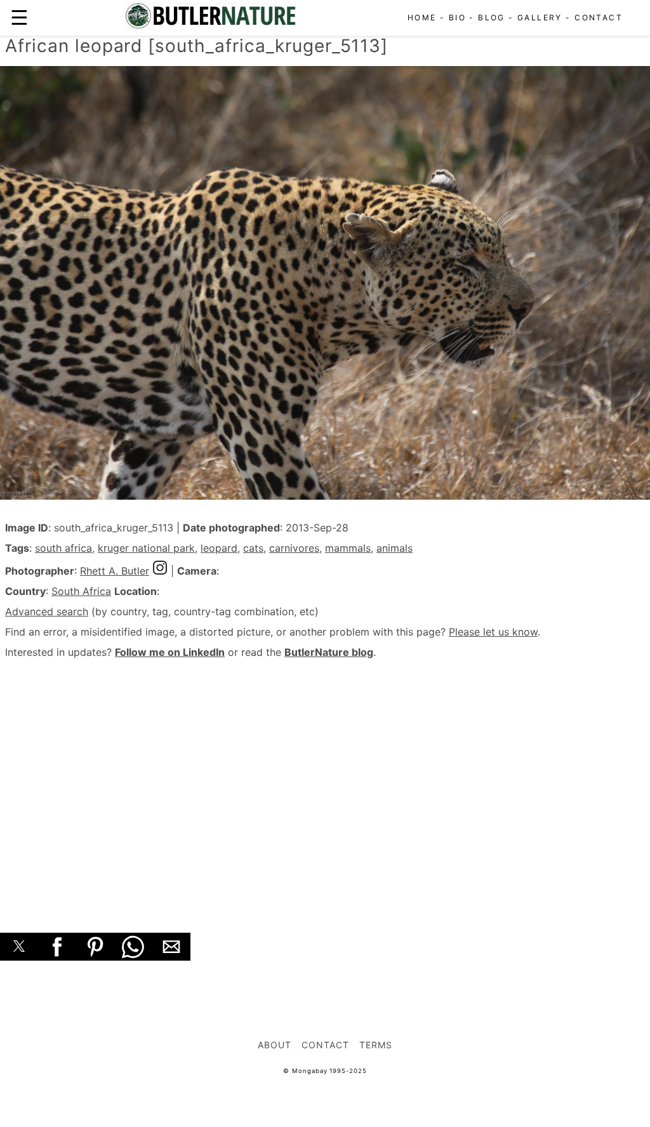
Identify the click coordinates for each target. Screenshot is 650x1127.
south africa (63, 548)
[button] (19, 947)
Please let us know (493, 631)
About (274, 1044)
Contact (598, 17)
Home (422, 17)
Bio (457, 17)
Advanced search (46, 611)
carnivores (294, 548)
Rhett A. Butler (114, 570)
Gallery (539, 17)
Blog (491, 17)
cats (253, 548)
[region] (325, 781)
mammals (348, 548)
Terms (375, 1044)
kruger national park (146, 548)
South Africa (81, 591)
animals (394, 548)
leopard (219, 548)
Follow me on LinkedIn (170, 652)
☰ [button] (19, 17)
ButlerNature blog (328, 652)
